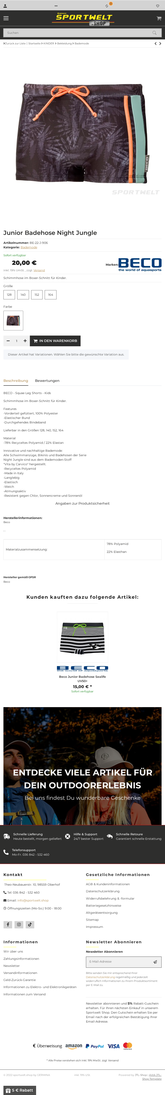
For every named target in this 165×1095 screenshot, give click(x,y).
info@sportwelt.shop (33, 900)
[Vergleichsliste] (106, 6)
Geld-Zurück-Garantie (19, 980)
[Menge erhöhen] (25, 341)
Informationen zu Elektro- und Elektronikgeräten (39, 987)
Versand (39, 270)
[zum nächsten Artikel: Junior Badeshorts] (155, 43)
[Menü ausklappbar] (6, 18)
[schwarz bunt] (13, 320)
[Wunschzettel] (157, 6)
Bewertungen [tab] (47, 381)
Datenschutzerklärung (103, 891)
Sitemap (92, 920)
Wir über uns (13, 951)
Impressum (94, 927)
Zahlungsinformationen (21, 959)
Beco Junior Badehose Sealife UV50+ (82, 679)
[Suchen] (156, 33)
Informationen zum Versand (24, 994)
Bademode (29, 247)
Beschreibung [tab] (15, 381)
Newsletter (11, 966)
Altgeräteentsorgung (102, 913)
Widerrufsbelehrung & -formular (110, 898)
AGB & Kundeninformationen (108, 884)
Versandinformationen (20, 973)
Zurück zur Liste (15, 43)
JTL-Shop (141, 1075)
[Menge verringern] (8, 341)
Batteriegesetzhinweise (103, 906)
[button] (56, 6)
